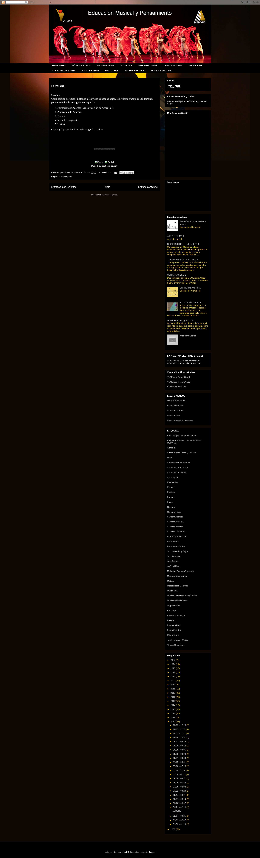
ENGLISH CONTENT (148, 65)
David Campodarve (176, 400)
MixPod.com (112, 166)
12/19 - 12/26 (179, 725)
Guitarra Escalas (175, 526)
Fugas (170, 502)
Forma (170, 497)
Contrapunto (173, 477)
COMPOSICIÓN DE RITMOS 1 (183, 259)
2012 (173, 713)
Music (94, 166)
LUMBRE (58, 86)
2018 (173, 689)
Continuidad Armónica (190, 288)
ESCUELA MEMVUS (135, 70)
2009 (173, 829)
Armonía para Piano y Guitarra (181, 452)
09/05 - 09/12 (179, 745)
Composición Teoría (176, 472)
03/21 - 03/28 (179, 791)
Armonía (171, 448)
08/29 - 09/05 (179, 750)
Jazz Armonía (173, 556)
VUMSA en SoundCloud (178, 377)
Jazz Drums (172, 561)
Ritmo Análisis (173, 625)
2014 (173, 705)
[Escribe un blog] (123, 172)
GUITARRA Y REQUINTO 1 (180, 320)
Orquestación (173, 605)
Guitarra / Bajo (174, 512)
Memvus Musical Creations (180, 420)
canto (169, 457)
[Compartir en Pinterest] (132, 172)
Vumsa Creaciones (176, 645)
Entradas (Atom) (111, 195)
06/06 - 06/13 (179, 782)
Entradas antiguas (148, 187)
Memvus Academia (176, 410)
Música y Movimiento (177, 600)
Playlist (100, 166)
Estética (171, 492)
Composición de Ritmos (178, 462)
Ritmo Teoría (173, 635)
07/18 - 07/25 (179, 766)
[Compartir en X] (126, 172)
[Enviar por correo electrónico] (120, 172)
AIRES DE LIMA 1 (175, 236)
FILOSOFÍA (126, 65)
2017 (173, 693)
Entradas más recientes (63, 187)
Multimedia (172, 590)
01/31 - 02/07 (179, 820)
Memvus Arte (173, 415)
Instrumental (66, 177)
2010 (173, 721)
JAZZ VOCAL (173, 566)
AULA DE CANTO (90, 70)
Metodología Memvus (177, 586)
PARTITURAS (112, 70)
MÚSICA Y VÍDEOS (81, 65)
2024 (173, 664)
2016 (173, 697)
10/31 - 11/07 (179, 733)
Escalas (171, 487)
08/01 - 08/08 (179, 758)
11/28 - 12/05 (179, 729)
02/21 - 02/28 (179, 807)
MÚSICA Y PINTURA (161, 70)
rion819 (125, 852)
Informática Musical (176, 536)
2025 (173, 660)
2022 (173, 672)
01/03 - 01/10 (179, 824)
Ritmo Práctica (174, 630)
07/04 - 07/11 (179, 774)
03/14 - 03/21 (179, 795)
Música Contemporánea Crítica (182, 595)
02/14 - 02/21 (179, 816)
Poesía (170, 620)
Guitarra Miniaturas (176, 531)
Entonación (172, 482)
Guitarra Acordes (175, 517)
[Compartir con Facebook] (129, 172)
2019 (173, 684)
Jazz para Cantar (188, 336)
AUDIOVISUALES (105, 65)
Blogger (152, 852)
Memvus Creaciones (177, 576)
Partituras (171, 610)
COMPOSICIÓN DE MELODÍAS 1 (183, 244)
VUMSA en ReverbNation (179, 382)
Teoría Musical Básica (177, 640)
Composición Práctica (177, 467)
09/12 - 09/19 (179, 741)
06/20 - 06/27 (179, 778)
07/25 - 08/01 (179, 762)
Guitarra (171, 507)
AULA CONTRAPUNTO (63, 70)
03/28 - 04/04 (179, 787)
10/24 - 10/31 (179, 737)
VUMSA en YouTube (176, 386)
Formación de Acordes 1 (100, 107)
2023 (173, 668)
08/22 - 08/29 (179, 754)
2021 (173, 676)
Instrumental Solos (176, 546)
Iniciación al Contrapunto (191, 302)
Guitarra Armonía (175, 521)
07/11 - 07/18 (179, 770)
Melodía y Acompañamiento (180, 571)
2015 (173, 701)
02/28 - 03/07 (179, 803)
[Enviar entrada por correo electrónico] (115, 172)
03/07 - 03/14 (179, 799)
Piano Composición (176, 615)
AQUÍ (59, 129)
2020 (173, 680)
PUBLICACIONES (173, 65)
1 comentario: (105, 172)
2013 (173, 709)
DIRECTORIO (58, 65)
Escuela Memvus (175, 405)
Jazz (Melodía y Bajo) (177, 551)
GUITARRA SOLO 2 (176, 275)
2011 (173, 717)
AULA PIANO (195, 65)
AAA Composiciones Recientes (181, 435)
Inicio (107, 187)
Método (170, 581)
